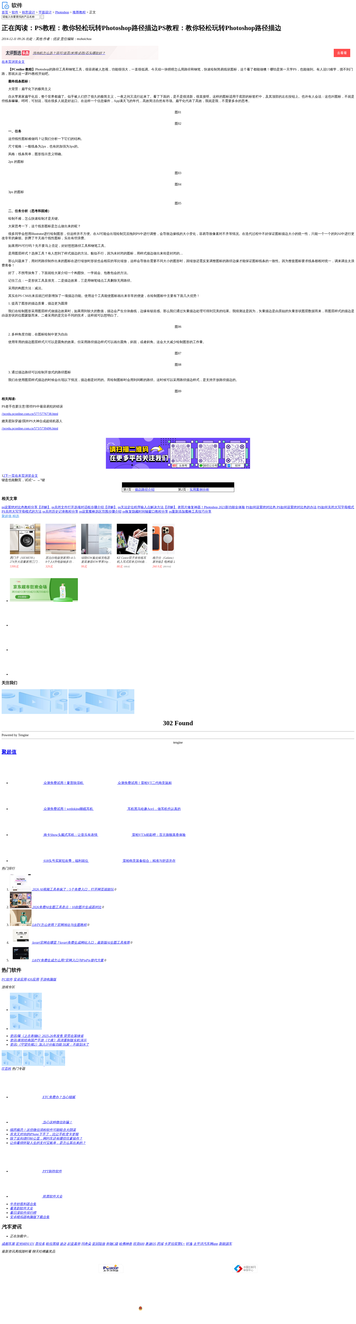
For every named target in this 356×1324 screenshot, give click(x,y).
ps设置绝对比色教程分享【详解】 (26, 507)
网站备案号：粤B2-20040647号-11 (156, 1292)
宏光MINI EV (25, 1243)
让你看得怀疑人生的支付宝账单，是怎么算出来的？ (48, 1143)
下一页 (10, 475)
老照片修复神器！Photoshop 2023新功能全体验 (211, 507)
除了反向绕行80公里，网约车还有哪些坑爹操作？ (46, 1138)
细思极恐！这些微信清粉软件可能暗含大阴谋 (43, 1130)
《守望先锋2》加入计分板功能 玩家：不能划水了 (53, 1044)
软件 (15, 12)
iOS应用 (33, 979)
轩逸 (189, 1243)
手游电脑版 (48, 979)
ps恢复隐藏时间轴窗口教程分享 (145, 511)
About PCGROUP (104, 1260)
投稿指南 (166, 1260)
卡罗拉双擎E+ (174, 1243)
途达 (63, 1243)
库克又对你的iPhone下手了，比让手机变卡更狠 (44, 1134)
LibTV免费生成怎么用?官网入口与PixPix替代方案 (68, 960)
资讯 (13, 1036)
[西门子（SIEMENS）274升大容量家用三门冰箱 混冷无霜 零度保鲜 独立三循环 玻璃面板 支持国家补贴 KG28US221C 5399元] (23, 537)
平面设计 (45, 12)
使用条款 (178, 1260)
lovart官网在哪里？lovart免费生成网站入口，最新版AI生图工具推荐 (81, 942)
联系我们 (190, 1260)
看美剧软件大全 (21, 1208)
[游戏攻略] (26, 1028)
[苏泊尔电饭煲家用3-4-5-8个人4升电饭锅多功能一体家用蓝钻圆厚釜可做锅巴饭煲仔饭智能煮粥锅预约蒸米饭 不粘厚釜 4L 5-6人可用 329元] (59, 537)
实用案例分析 (199, 489)
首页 (5, 12)
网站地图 (225, 1260)
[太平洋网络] (111, 1272)
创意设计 (28, 12)
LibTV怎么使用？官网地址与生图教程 (59, 925)
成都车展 (8, 1243)
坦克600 (138, 1243)
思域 (160, 1243)
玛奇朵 (86, 1243)
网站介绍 (119, 1260)
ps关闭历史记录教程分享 (60, 511)
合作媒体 (155, 1260)
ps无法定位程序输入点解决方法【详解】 (147, 507)
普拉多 (40, 1243)
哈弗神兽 (125, 1243)
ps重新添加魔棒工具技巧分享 (190, 511)
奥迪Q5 (150, 1243)
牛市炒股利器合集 (23, 1204)
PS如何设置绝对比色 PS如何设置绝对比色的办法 (281, 507)
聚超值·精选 (10, 516)
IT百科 (6, 1068)
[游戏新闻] (26, 1009)
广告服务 (143, 1260)
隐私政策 (131, 1260)
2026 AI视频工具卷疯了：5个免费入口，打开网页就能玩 (73, 889)
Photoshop (62, 12)
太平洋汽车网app (205, 1243)
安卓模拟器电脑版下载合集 (29, 1217)
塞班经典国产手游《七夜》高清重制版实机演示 (52, 1040)
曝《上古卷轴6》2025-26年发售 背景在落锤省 (50, 1036)
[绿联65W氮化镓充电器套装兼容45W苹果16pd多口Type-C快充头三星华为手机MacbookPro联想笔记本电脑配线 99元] (94, 537)
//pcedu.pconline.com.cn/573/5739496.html (30, 428)
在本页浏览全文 (13, 61)
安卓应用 (20, 979)
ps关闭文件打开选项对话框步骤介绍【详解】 (84, 507)
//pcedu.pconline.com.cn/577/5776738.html (30, 414)
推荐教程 (79, 12)
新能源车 (225, 1243)
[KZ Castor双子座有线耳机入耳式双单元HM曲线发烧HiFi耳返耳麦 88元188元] (130, 537)
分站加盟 (202, 1260)
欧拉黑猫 (52, 1243)
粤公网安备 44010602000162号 (160, 1308)
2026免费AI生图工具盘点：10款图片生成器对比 (66, 907)
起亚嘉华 (73, 1243)
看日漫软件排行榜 (23, 1212)
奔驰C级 (112, 1243)
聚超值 (9, 752)
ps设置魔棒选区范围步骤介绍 (100, 511)
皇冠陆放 (98, 1243)
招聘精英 (213, 1260)
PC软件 (7, 979)
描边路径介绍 (145, 489)
